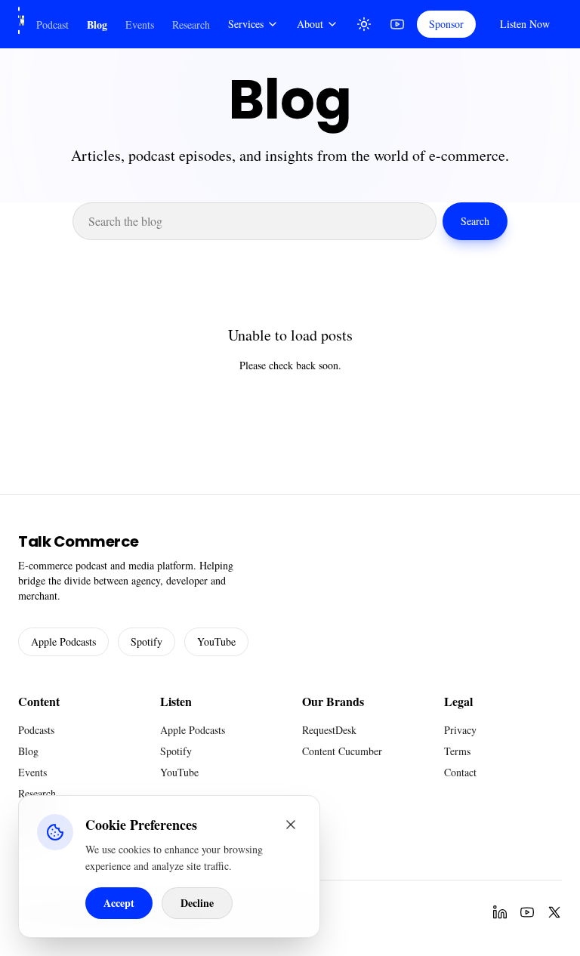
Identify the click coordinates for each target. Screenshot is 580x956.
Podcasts (36, 730)
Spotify (146, 641)
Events (139, 24)
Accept (118, 903)
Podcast (52, 24)
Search (475, 221)
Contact (460, 772)
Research (191, 24)
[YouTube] (397, 24)
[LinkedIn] (500, 912)
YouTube (216, 641)
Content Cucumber (342, 751)
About (310, 24)
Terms (457, 751)
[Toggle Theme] (364, 24)
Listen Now (525, 24)
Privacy (460, 730)
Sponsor (446, 24)
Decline (197, 903)
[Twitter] (554, 912)
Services (246, 24)
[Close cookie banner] (290, 824)
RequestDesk (329, 730)
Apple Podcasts (63, 641)
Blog (97, 24)
